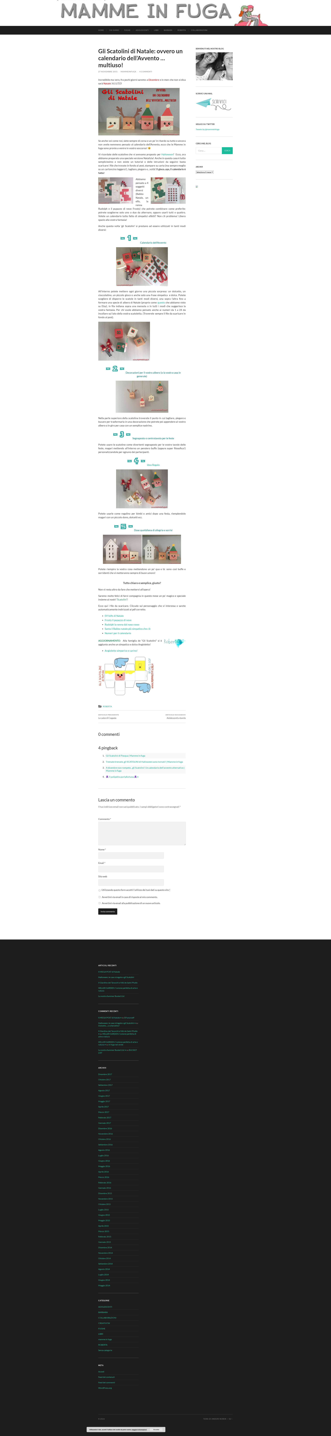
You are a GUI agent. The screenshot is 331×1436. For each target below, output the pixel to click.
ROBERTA (182, 30)
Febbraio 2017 (104, 1117)
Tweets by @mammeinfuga (207, 129)
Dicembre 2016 (105, 1128)
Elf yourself (129, 1017)
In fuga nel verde (116, 1044)
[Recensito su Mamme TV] (197, 186)
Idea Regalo (153, 464)
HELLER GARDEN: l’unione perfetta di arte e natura (118, 989)
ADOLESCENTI (142, 30)
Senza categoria (105, 1350)
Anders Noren (219, 1419)
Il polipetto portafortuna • (123, 776)
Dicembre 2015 (105, 1193)
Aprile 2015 (103, 1226)
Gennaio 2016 (104, 1188)
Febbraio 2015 (104, 1236)
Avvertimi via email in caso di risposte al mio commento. (130, 897)
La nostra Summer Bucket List (111, 996)
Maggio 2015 (104, 1220)
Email (101, 862)
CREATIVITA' (104, 1323)
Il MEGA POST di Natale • (109, 1017)
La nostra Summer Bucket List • (112, 1050)
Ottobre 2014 (104, 1258)
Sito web (102, 876)
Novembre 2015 (105, 1198)
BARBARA (168, 30)
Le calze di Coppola (108, 716)
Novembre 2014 (105, 1253)
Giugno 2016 (104, 1161)
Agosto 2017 (104, 1090)
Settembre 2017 (105, 1085)
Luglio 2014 (103, 1274)
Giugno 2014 (104, 1280)
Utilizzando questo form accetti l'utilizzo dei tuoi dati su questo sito (135, 889)
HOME (101, 30)
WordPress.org (105, 1388)
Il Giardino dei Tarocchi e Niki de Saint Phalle (117, 982)
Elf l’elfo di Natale (114, 615)
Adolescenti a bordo (176, 716)
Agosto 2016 (104, 1150)
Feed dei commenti (106, 1382)
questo (161, 302)
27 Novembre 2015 (108, 71)
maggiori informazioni (139, 1430)
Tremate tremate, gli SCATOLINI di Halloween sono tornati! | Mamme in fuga (144, 761)
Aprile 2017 (103, 1106)
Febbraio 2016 (104, 1182)
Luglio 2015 (103, 1209)
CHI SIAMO (114, 30)
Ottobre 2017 (104, 1079)
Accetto (156, 1429)
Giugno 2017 (104, 1096)
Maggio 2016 (104, 1166)
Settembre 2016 (105, 1144)
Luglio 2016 (103, 1155)
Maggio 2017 (104, 1101)
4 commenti (145, 71)
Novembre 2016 (105, 1133)
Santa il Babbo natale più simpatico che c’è (127, 628)
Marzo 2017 (103, 1112)
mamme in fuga (105, 1339)
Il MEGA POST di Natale (109, 971)
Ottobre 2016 (104, 1139)
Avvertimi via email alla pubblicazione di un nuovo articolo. (131, 903)
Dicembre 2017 (105, 1074)
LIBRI (156, 30)
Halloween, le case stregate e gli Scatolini (116, 977)
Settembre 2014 (105, 1263)
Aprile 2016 (103, 1171)
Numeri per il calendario (118, 633)
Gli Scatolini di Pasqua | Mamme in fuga (125, 755)
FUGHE (127, 30)
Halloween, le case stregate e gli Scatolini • (117, 1023)
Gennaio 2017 (104, 1123)
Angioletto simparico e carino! (121, 650)
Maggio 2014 (104, 1285)
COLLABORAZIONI (199, 30)
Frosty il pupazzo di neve (118, 620)
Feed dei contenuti (106, 1377)
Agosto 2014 (104, 1269)
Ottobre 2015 (104, 1204)
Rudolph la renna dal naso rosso (122, 624)
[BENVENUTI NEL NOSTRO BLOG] (214, 79)
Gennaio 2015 (104, 1242)
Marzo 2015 (103, 1231)
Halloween (167, 154)
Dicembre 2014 (105, 1247)
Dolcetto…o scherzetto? (108, 1025)
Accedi (101, 1371)
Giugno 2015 (104, 1215)
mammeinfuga (128, 71)
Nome (102, 849)
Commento (104, 819)
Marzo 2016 (103, 1177)
